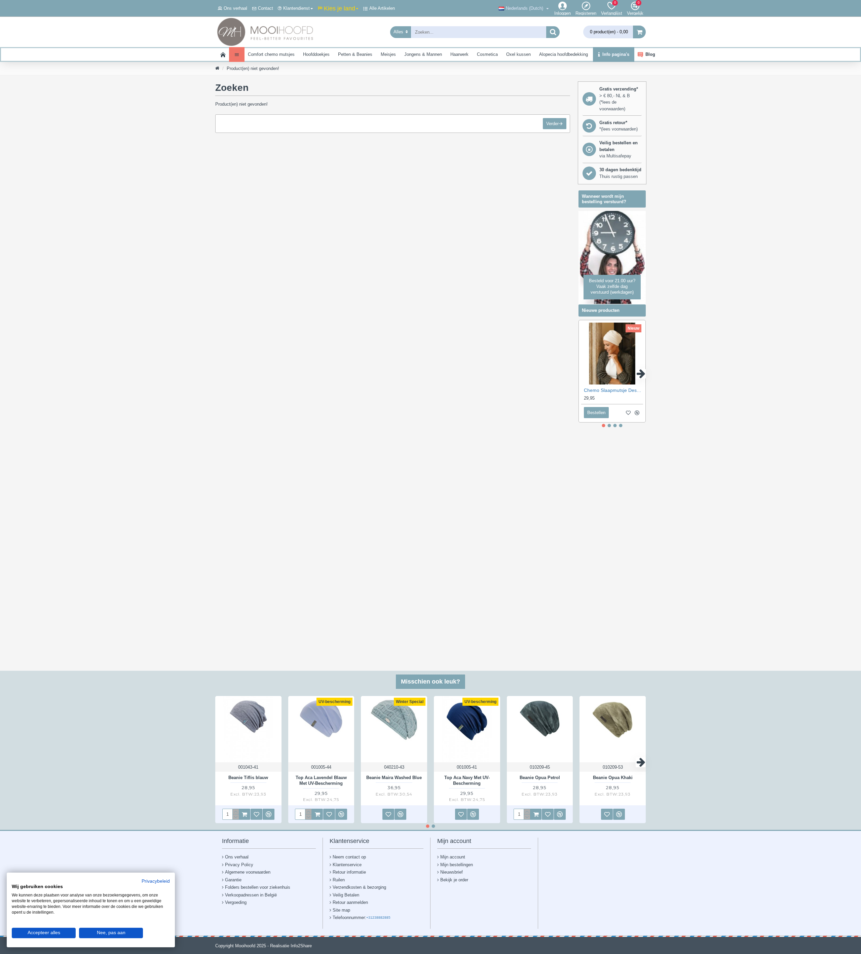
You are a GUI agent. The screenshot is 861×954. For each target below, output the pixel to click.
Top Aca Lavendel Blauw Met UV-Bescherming (321, 780)
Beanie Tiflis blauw (248, 777)
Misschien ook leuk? (430, 681)
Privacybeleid (156, 881)
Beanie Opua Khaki (613, 777)
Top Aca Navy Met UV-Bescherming (467, 780)
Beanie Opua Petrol (540, 777)
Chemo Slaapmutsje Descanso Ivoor (613, 390)
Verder (552, 123)
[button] (583, 374)
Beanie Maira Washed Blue (394, 777)
